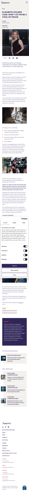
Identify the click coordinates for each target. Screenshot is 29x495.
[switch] (25, 251)
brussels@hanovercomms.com (8, 474)
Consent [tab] (5, 222)
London (4, 458)
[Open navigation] (27, 2)
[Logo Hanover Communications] (5, 2)
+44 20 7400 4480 (5, 460)
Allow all (14, 265)
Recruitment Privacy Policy (9, 453)
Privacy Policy (6, 450)
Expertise (4, 437)
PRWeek (20, 302)
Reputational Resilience (8, 429)
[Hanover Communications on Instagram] (8, 427)
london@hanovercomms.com (8, 462)
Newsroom (5, 445)
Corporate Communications (9, 312)
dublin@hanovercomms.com (7, 467)
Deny (14, 275)
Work (3, 434)
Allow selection (14, 270)
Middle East (5, 477)
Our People (5, 440)
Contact (4, 448)
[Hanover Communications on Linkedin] (2, 427)
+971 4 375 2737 (5, 478)
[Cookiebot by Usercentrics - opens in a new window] (21, 219)
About (3, 432)
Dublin (4, 465)
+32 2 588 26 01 (5, 472)
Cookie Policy (6, 455)
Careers (4, 443)
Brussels (4, 470)
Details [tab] (14, 222)
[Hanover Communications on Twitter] (5, 427)
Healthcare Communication (9, 310)
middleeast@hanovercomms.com (8, 480)
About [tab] (23, 222)
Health (4, 308)
